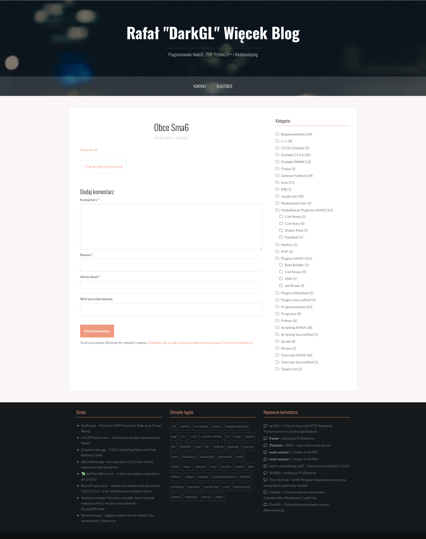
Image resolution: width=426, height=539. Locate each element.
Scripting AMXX (293, 327)
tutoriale (191, 497)
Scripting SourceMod (297, 334)
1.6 (173, 426)
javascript (207, 457)
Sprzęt (286, 341)
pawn (239, 466)
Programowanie (293, 307)
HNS (288, 279)
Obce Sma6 (88, 150)
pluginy (203, 477)
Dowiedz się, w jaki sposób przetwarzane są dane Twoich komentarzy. (200, 342)
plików (175, 477)
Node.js (287, 244)
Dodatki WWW (292, 162)
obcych (201, 466)
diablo (249, 436)
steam (175, 497)
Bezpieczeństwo (293, 134)
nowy (187, 466)
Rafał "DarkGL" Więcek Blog (213, 32)
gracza (248, 446)
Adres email (90, 277)
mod (240, 457)
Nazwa (86, 255)
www (219, 497)
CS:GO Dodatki (292, 148)
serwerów (211, 487)
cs (227, 436)
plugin (189, 477)
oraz (213, 466)
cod (193, 436)
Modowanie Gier (294, 203)
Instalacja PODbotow (298, 438)
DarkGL (182, 138)
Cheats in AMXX (305, 452)
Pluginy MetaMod (294, 293)
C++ (284, 141)
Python (286, 320)
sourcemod (241, 487)
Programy (288, 314)
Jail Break (292, 285)
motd (175, 466)
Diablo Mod (294, 230)
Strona (286, 348)
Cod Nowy (293, 216)
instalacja (188, 457)
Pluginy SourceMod (296, 300)
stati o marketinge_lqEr (286, 466)
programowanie (224, 477)
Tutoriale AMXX (293, 355)
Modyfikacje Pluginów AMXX (303, 210)
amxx (217, 426)
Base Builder (294, 265)
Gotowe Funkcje (293, 175)
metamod (225, 457)
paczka (226, 466)
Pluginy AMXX (292, 258)
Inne (284, 182)
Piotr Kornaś (279, 480)
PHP (284, 251)
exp (198, 446)
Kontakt (200, 86)
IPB (283, 189)
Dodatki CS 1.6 (292, 155)
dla (173, 446)
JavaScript (289, 196)
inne (174, 457)
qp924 (274, 426)
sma (226, 487)
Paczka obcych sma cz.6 (105, 166)
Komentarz (90, 200)
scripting (177, 487)
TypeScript (289, 369)
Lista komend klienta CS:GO (328, 466)
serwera (194, 487)
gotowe (233, 446)
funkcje (218, 446)
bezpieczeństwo (236, 426)
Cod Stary (292, 223)
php (250, 466)
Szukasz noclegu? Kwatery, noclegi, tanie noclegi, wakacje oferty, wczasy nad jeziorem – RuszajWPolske (118, 503)
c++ (184, 436)
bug (174, 436)
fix (207, 446)
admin (185, 426)
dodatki (185, 446)
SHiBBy (275, 473)
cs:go (237, 436)
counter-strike (211, 436)
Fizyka (286, 169)
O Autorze (224, 86)
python (245, 477)
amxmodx (201, 426)
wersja (206, 497)
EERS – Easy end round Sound (308, 445)
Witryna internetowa (96, 299)
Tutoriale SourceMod (297, 362)
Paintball (292, 237)
